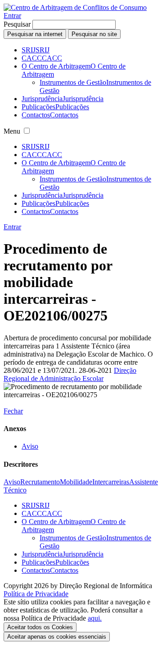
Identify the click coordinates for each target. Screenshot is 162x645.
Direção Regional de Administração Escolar (70, 374)
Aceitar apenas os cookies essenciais (56, 636)
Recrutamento (40, 482)
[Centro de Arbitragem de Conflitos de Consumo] (75, 7)
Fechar (13, 411)
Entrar (12, 15)
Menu (12, 131)
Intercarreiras (110, 482)
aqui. (95, 618)
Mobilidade (76, 482)
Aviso (30, 446)
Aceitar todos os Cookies (40, 627)
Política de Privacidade (36, 594)
